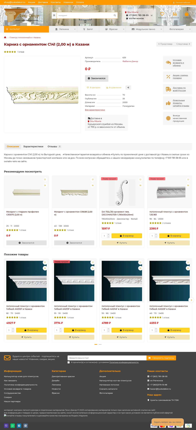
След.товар (182, 44)
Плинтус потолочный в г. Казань (24, 37)
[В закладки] (45, 179)
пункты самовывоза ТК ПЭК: (164, 400)
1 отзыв (20, 52)
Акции (31, 2)
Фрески (113, 29)
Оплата (80, 2)
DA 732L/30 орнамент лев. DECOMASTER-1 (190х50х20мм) (117, 213)
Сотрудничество (12, 393)
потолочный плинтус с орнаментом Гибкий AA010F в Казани (25, 307)
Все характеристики (95, 110)
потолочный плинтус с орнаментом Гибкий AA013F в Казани (73, 307)
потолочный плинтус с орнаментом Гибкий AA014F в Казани (121, 307)
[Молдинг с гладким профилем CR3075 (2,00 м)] (26, 192)
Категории (59, 371)
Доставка (43, 2)
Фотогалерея (176, 29)
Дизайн (55, 380)
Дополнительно (110, 371)
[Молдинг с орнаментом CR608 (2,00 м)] (74, 192)
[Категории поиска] (54, 15)
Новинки (68, 2)
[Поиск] (115, 15)
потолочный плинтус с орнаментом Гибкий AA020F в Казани (169, 307)
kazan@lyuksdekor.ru (160, 389)
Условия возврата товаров (17, 389)
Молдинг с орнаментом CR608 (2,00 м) (73, 213)
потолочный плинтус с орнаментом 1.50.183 (169, 213)
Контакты (56, 2)
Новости (56, 389)
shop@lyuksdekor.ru (14, 2)
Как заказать (10, 380)
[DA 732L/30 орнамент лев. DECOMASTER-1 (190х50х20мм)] (122, 192)
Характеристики (33, 146)
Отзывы (54, 146)
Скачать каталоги (108, 389)
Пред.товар (166, 44)
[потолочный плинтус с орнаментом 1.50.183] (170, 192)
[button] (5, 300)
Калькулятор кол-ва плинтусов (115, 380)
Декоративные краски (63, 376)
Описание (13, 146)
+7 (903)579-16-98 (158, 385)
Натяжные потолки (109, 385)
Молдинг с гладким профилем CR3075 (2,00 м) (22, 213)
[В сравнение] (45, 185)
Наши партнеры (12, 401)
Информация (13, 371)
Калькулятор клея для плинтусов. (21, 376)
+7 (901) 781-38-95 (158, 376)
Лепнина (64, 29)
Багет (90, 29)
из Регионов (156, 380)
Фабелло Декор (130, 61)
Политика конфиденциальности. (21, 385)
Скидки (8, 397)
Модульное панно (145, 29)
